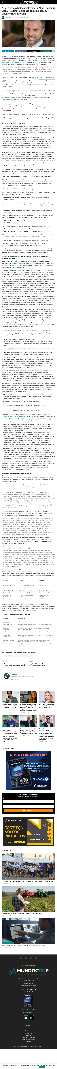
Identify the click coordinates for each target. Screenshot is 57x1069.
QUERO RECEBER (28, 810)
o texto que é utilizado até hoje (43, 96)
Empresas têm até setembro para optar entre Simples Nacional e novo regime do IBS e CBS (23, 945)
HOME (28, 1028)
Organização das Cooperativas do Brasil (14, 62)
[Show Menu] (2, 2)
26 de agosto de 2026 (6, 883)
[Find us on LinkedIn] (21, 958)
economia (21, 655)
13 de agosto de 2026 (44, 741)
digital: (16, 655)
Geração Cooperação (10, 152)
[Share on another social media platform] (54, 51)
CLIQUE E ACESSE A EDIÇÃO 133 (28, 1009)
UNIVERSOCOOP (28, 1034)
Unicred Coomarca (13, 267)
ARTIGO (26, 17)
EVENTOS (28, 1035)
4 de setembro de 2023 (18, 17)
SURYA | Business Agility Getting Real (17, 265)
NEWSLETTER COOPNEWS (28, 1037)
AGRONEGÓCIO (6, 910)
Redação (9, 17)
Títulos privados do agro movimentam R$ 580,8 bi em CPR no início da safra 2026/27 (22, 913)
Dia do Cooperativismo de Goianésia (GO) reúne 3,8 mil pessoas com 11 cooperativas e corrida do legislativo (27, 881)
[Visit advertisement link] (28, 770)
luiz (27, 655)
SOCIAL (4, 878)
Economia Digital (9, 99)
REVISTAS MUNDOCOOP (28, 1032)
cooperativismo (9, 655)
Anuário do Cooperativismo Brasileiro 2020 (37, 60)
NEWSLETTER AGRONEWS (28, 1039)
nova (30, 655)
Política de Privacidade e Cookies (30, 1067)
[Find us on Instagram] (26, 958)
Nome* (5, 804)
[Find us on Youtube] (36, 958)
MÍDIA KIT (28, 1041)
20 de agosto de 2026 (6, 743)
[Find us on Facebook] (31, 958)
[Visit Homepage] (29, 2)
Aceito (42, 1067)
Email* (4, 798)
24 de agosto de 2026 (25, 712)
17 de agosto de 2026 (25, 735)
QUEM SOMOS (28, 1030)
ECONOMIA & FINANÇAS (8, 942)
